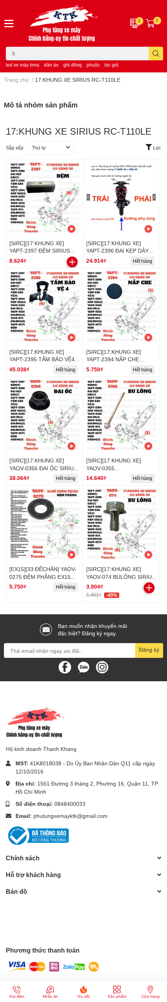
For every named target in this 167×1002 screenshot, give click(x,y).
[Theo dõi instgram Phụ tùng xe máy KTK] (102, 666)
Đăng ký (149, 649)
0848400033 (69, 803)
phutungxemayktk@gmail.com (70, 815)
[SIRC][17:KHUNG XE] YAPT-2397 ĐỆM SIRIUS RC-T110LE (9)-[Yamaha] (40, 251)
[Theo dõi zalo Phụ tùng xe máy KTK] (83, 666)
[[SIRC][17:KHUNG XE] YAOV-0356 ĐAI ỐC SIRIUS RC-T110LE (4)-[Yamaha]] (44, 415)
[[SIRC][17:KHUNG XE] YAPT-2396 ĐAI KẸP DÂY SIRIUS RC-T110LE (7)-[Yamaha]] (121, 198)
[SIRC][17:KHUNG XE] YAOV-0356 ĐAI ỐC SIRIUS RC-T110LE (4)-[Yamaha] (43, 468)
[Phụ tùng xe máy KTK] (69, 23)
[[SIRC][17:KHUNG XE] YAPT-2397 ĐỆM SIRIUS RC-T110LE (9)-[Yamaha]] (44, 198)
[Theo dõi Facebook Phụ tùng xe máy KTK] (65, 666)
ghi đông (72, 65)
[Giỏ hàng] (150, 23)
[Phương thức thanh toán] (53, 966)
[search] (156, 53)
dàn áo (51, 65)
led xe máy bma (22, 65)
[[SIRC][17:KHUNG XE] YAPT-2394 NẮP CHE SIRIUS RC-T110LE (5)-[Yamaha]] (121, 306)
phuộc (93, 65)
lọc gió (111, 65)
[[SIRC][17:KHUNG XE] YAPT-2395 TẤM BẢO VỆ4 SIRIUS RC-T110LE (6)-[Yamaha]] (44, 306)
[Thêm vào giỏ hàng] (72, 262)
